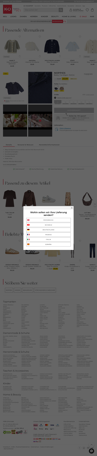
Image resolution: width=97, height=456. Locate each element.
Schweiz (48, 225)
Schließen (72, 208)
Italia (48, 239)
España (48, 244)
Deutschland (48, 229)
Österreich (48, 220)
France (48, 234)
